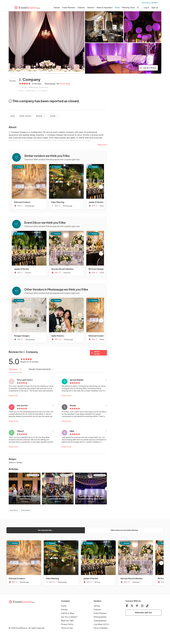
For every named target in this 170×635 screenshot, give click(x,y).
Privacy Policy (67, 624)
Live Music (98, 624)
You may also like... (45, 530)
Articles (54, 116)
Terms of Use (67, 628)
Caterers (81, 7)
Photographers (100, 617)
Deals (117, 7)
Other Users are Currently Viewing (124, 530)
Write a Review (97, 353)
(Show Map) (65, 84)
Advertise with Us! (143, 612)
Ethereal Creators (22, 202)
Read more (13, 395)
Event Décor (31, 91)
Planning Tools (128, 7)
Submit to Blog (67, 613)
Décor (96, 628)
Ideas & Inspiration (105, 7)
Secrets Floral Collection (62, 269)
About (12, 116)
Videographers (100, 620)
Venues (57, 7)
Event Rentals (25, 510)
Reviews (40, 116)
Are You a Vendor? (69, 617)
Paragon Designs (21, 336)
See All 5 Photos (149, 68)
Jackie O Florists (96, 202)
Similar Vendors (25, 116)
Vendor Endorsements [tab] (41, 369)
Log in (146, 7)
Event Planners (68, 7)
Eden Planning (57, 202)
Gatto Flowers (57, 336)
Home (21, 91)
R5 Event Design (96, 269)
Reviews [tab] (15, 369)
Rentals (104, 628)
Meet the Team (67, 620)
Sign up (154, 7)
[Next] (101, 187)
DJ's (107, 624)
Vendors (90, 7)
